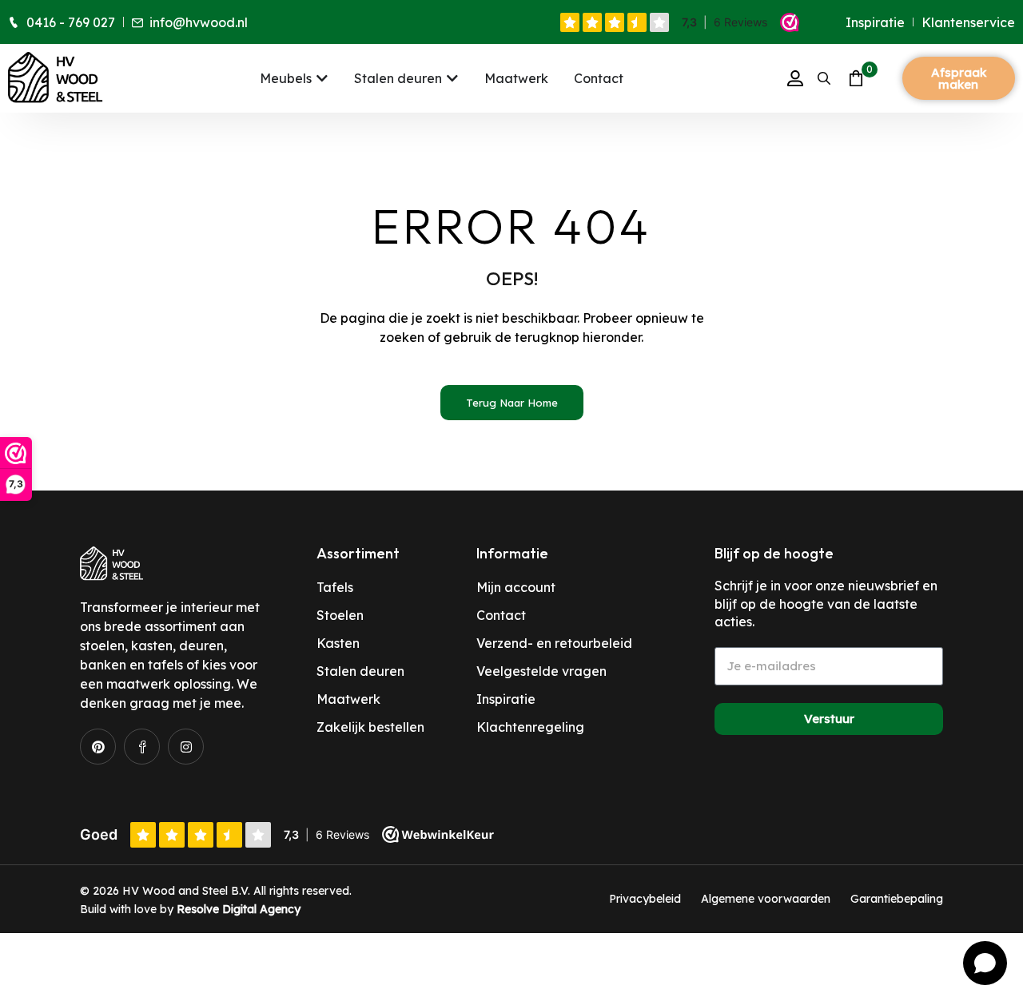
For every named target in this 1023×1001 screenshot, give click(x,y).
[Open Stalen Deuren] (452, 78)
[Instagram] (186, 747)
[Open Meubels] (322, 78)
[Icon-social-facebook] (142, 747)
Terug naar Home (512, 402)
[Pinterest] (98, 747)
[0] (853, 78)
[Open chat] (985, 963)
